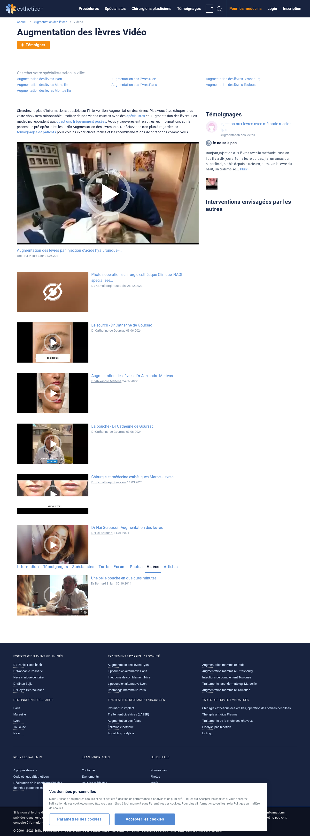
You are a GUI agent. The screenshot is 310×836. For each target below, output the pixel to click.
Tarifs (104, 566)
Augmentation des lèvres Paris (134, 85)
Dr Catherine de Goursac (108, 330)
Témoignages (189, 8)
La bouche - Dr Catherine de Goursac (122, 426)
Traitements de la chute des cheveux (227, 720)
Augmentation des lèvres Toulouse (231, 85)
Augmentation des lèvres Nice (133, 79)
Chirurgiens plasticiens (151, 8)
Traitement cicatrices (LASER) (128, 714)
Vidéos (153, 566)
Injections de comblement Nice (129, 677)
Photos (136, 566)
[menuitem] (89, 8)
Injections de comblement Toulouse (226, 677)
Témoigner (35, 45)
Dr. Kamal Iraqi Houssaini (108, 286)
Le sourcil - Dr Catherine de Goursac (121, 325)
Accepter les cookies (145, 819)
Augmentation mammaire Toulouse (226, 690)
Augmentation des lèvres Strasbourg (233, 79)
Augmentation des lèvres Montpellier (44, 90)
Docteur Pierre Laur (30, 256)
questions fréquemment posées (81, 121)
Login (272, 8)
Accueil (22, 22)
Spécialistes (115, 8)
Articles (171, 566)
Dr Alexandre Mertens (106, 381)
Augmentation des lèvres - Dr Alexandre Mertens (132, 375)
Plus (244, 169)
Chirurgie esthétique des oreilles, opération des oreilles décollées (246, 708)
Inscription (292, 8)
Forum (119, 566)
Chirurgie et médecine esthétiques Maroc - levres (132, 477)
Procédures (89, 8)
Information (28, 566)
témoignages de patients (36, 132)
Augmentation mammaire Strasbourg (227, 671)
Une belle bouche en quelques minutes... (125, 578)
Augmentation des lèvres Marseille (42, 85)
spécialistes (135, 116)
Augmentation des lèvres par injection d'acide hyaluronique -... (69, 250)
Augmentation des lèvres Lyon (39, 79)
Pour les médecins (245, 8)
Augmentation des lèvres (50, 22)
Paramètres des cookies (79, 819)
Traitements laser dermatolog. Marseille (229, 683)
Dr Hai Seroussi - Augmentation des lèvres (127, 527)
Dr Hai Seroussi (102, 533)
